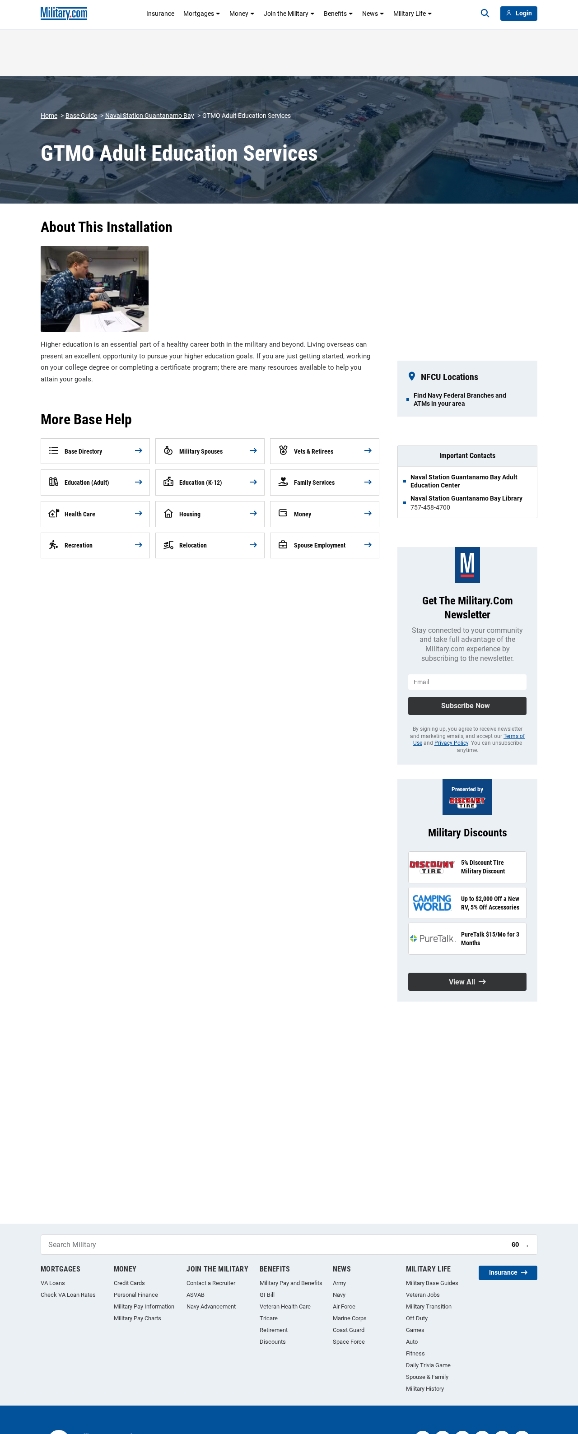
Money (238, 13)
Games (415, 1330)
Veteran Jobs (423, 1294)
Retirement (274, 1330)
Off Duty (417, 1318)
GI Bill (267, 1294)
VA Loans (53, 1283)
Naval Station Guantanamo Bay (149, 115)
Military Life (409, 13)
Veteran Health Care (285, 1306)
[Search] (485, 13)
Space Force (349, 1341)
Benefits (335, 13)
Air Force (344, 1306)
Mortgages (198, 13)
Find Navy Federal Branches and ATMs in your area (460, 399)
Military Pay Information (144, 1306)
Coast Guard (348, 1330)
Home (49, 115)
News (370, 13)
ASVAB (195, 1294)
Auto (412, 1341)
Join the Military (286, 13)
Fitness (415, 1353)
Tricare (269, 1318)
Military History (425, 1388)
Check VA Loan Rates (68, 1294)
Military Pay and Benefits (291, 1283)
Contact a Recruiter (210, 1283)
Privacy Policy (451, 743)
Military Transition (429, 1306)
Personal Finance (136, 1294)
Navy (339, 1294)
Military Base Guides (432, 1283)
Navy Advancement (211, 1306)
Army (339, 1283)
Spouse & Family (427, 1377)
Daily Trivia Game (428, 1365)
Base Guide (81, 115)
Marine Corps (350, 1318)
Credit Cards (129, 1283)
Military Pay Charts (137, 1318)
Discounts (273, 1341)
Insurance (160, 13)
